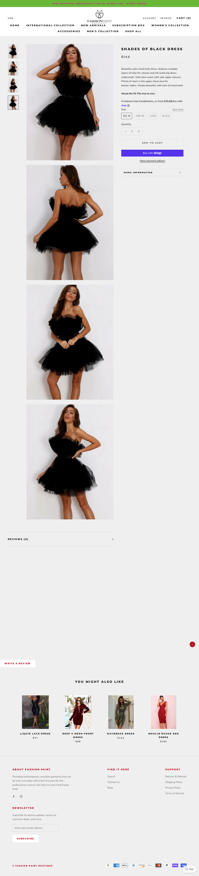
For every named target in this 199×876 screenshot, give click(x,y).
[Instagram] (21, 796)
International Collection (50, 25)
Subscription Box (128, 25)
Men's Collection (103, 31)
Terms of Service (174, 793)
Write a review (18, 663)
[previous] (9, 715)
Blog (110, 787)
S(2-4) (126, 116)
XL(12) (166, 116)
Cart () (184, 18)
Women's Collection (170, 25)
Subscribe (25, 838)
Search (166, 18)
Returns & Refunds (176, 776)
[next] (189, 715)
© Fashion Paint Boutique (32, 865)
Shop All (133, 31)
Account (149, 18)
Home (15, 25)
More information (138, 172)
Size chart (178, 109)
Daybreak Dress (120, 733)
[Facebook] (13, 796)
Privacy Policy (172, 787)
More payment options (152, 160)
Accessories (69, 31)
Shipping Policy (173, 782)
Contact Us (113, 782)
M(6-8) (140, 116)
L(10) (153, 116)
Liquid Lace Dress (35, 733)
